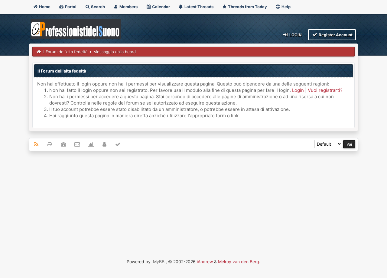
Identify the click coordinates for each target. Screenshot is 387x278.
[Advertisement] (193, 199)
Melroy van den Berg (238, 261)
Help (286, 6)
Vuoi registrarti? (325, 90)
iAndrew (205, 261)
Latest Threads (198, 6)
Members (128, 6)
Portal (70, 6)
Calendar (160, 6)
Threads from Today (247, 6)
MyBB (158, 261)
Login (295, 34)
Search (97, 6)
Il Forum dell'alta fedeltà (65, 51)
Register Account (335, 34)
